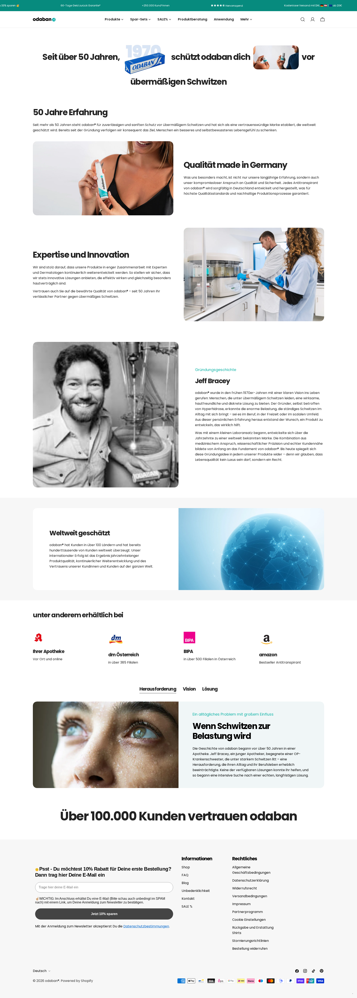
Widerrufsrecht (244, 888)
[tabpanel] (178, 745)
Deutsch (39, 970)
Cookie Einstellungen (249, 919)
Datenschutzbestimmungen (146, 926)
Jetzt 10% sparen (104, 914)
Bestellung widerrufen (250, 948)
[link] (145, 57)
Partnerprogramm (247, 911)
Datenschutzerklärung (250, 880)
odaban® (52, 980)
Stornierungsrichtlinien (250, 940)
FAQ (185, 875)
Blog (185, 883)
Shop (186, 867)
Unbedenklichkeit (196, 890)
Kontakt (188, 898)
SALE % (187, 906)
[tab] (157, 689)
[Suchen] (303, 19)
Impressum (241, 904)
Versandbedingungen (249, 896)
